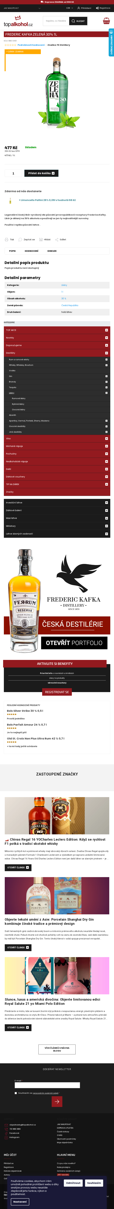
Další (8, 469)
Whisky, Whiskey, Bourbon (21, 365)
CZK (68, 8)
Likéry (11, 393)
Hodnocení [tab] (31, 251)
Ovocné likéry (18, 409)
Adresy (7, 1175)
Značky (10, 491)
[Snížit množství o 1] (7, 173)
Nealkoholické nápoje (17, 461)
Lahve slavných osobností (19, 533)
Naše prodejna (63, 1167)
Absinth (12, 415)
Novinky (10, 337)
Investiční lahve (14, 502)
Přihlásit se (58, 1101)
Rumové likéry (18, 398)
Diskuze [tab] (52, 251)
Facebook (14, 1133)
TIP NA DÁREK (12, 484)
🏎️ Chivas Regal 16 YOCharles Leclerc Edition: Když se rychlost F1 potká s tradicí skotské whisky (55, 841)
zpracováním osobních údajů (45, 1093)
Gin (10, 376)
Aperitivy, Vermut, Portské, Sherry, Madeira (29, 420)
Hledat (80, 21)
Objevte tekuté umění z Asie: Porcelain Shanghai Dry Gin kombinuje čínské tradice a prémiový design (49, 921)
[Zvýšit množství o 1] (19, 173)
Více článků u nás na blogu (57, 1049)
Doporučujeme (14, 345)
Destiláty (10, 352)
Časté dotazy (63, 1131)
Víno (8, 438)
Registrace (105, 8)
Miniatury (11, 526)
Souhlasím (94, 1183)
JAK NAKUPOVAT (11, 8)
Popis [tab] (12, 251)
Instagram (14, 1137)
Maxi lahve (11, 518)
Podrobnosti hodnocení (31, 45)
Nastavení (20, 1201)
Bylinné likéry (18, 404)
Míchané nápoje (14, 446)
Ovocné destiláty (17, 426)
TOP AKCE (11, 330)
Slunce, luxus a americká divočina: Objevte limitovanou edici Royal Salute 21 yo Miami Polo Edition (52, 1001)
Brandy (12, 381)
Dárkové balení (14, 510)
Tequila (12, 387)
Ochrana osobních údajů (68, 1171)
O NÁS (59, 1135)
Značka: (59, 44)
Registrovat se (57, 692)
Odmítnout (73, 1183)
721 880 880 (15, 1129)
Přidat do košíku (39, 173)
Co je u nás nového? (66, 1163)
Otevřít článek (16, 867)
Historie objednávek (13, 1171)
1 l (62, 291)
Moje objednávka (65, 1142)
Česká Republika (69, 305)
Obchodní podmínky (66, 1139)
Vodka (12, 370)
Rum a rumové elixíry (19, 359)
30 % (63, 298)
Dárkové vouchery (15, 476)
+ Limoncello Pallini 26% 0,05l (47, 200)
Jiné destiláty (15, 432)
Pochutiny (11, 453)
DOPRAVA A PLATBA (65, 1128)
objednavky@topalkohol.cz (23, 1124)
